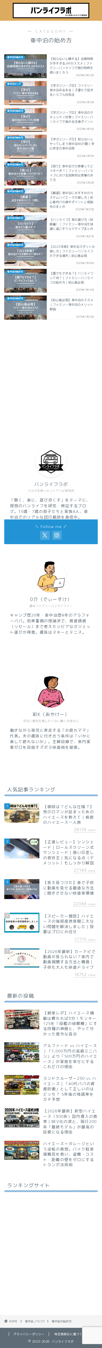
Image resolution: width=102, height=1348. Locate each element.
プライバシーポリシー (28, 1334)
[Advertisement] (51, 378)
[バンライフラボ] (51, 16)
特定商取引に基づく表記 (71, 1334)
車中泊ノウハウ (35, 1321)
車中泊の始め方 (61, 1321)
